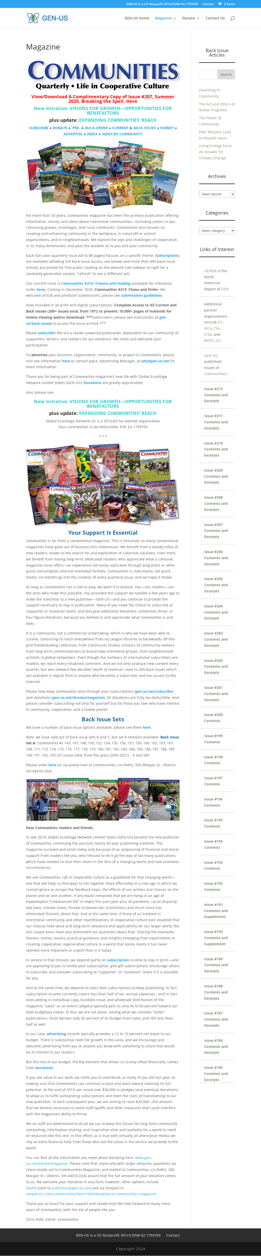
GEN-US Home (137, 18)
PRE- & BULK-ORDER (90, 127)
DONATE (60, 127)
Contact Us (215, 18)
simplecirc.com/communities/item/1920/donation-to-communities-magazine (91, 1193)
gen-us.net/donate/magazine (78, 697)
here (40, 289)
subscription (118, 960)
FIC (220, 322)
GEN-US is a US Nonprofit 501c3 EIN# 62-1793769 (162, 4)
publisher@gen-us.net (71, 1188)
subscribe (46, 332)
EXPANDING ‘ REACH (117, 120)
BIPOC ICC (212, 340)
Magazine (163, 18)
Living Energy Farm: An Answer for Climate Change (215, 151)
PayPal (31, 1188)
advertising (56, 1033)
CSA (216, 328)
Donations (92, 382)
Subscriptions (167, 255)
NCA (208, 328)
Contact (208, 4)
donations (44, 1067)
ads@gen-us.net (155, 360)
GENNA (210, 270)
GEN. (225, 288)
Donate (188, 18)
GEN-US (210, 355)
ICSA (208, 334)
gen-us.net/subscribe (153, 691)
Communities (215, 373)
